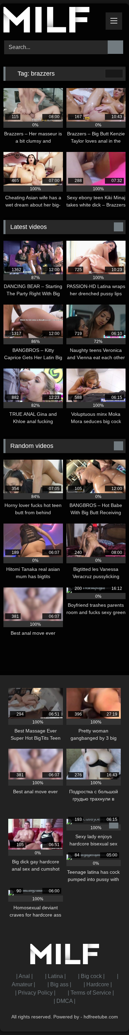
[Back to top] (108, 1014)
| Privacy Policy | (35, 993)
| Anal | (24, 976)
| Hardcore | (98, 984)
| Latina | (55, 976)
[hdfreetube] (53, 21)
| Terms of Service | (91, 993)
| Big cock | (91, 976)
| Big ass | (59, 984)
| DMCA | (64, 1001)
